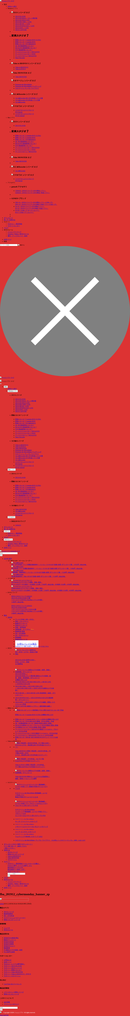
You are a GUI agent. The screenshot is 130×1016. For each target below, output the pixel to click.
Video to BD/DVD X (21, 67)
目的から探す (12, 6)
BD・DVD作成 (9, 916)
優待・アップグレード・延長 (17, 236)
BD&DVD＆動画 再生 (11, 938)
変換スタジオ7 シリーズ (16, 854)
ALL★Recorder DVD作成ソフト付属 (27, 100)
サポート (7, 531)
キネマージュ (12, 859)
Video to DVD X (20, 69)
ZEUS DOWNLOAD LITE (24, 26)
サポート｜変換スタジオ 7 (13, 970)
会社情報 (7, 1002)
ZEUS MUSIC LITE (22, 24)
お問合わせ (7, 960)
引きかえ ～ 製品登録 (15, 224)
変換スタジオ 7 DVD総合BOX (25, 44)
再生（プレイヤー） (22, 621)
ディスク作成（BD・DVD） (25, 619)
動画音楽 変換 (20, 631)
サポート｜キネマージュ (12, 976)
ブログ (6, 228)
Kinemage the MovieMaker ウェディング (28, 86)
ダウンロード (8, 218)
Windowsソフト (12, 391)
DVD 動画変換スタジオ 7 (23, 50)
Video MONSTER (21, 77)
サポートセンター (14, 226)
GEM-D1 (18, 525)
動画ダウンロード (21, 623)
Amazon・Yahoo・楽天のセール (18, 883)
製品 (6, 386)
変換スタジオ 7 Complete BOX (25, 42)
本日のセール (8, 539)
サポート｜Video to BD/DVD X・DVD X (17, 974)
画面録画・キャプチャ (24, 629)
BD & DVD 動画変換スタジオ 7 (25, 48)
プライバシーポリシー (11, 1004)
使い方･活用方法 (9, 220)
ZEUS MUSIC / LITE (22, 406)
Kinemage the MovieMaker (23, 84)
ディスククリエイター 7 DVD (25, 54)
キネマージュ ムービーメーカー (15, 918)
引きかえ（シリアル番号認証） (14, 964)
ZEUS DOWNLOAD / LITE (24, 408)
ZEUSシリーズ (13, 852)
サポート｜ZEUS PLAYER (13, 966)
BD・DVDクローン (21, 635)
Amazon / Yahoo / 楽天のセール (18, 543)
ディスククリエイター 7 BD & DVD (27, 52)
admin (2, 904)
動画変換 (7, 948)
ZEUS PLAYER (20, 16)
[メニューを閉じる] (1, 383)
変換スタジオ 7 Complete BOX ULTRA (28, 40)
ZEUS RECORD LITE (23, 22)
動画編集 (18, 637)
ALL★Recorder (20, 102)
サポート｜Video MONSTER (13, 972)
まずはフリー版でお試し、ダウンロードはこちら (32, 646)
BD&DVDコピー (9, 946)
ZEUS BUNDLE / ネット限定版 (25, 401)
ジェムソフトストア (14, 232)
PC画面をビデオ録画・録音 (13, 950)
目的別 (10, 617)
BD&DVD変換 (9, 944)
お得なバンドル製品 (27, 644)
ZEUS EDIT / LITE (21, 409)
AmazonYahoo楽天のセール (18, 234)
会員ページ (7, 239)
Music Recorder (20, 58)
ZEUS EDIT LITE (22, 28)
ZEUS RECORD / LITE (22, 404)
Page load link (4, 1015)
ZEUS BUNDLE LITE (22, 20)
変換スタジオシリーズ (11, 994)
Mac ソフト (11, 469)
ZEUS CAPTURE (21, 30)
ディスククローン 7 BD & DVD (25, 56)
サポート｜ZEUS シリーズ (13, 968)
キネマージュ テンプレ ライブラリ (27, 88)
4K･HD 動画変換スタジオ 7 (24, 46)
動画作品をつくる (21, 639)
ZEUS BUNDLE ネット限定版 (26, 18)
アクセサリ (11, 517)
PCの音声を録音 (9, 952)
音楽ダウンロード (21, 625)
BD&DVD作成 (9, 942)
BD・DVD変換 (20, 633)
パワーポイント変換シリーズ (14, 992)
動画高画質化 (8, 914)
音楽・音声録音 (20, 627)
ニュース (7, 928)
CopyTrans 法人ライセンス (13, 984)
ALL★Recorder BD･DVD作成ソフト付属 (29, 98)
